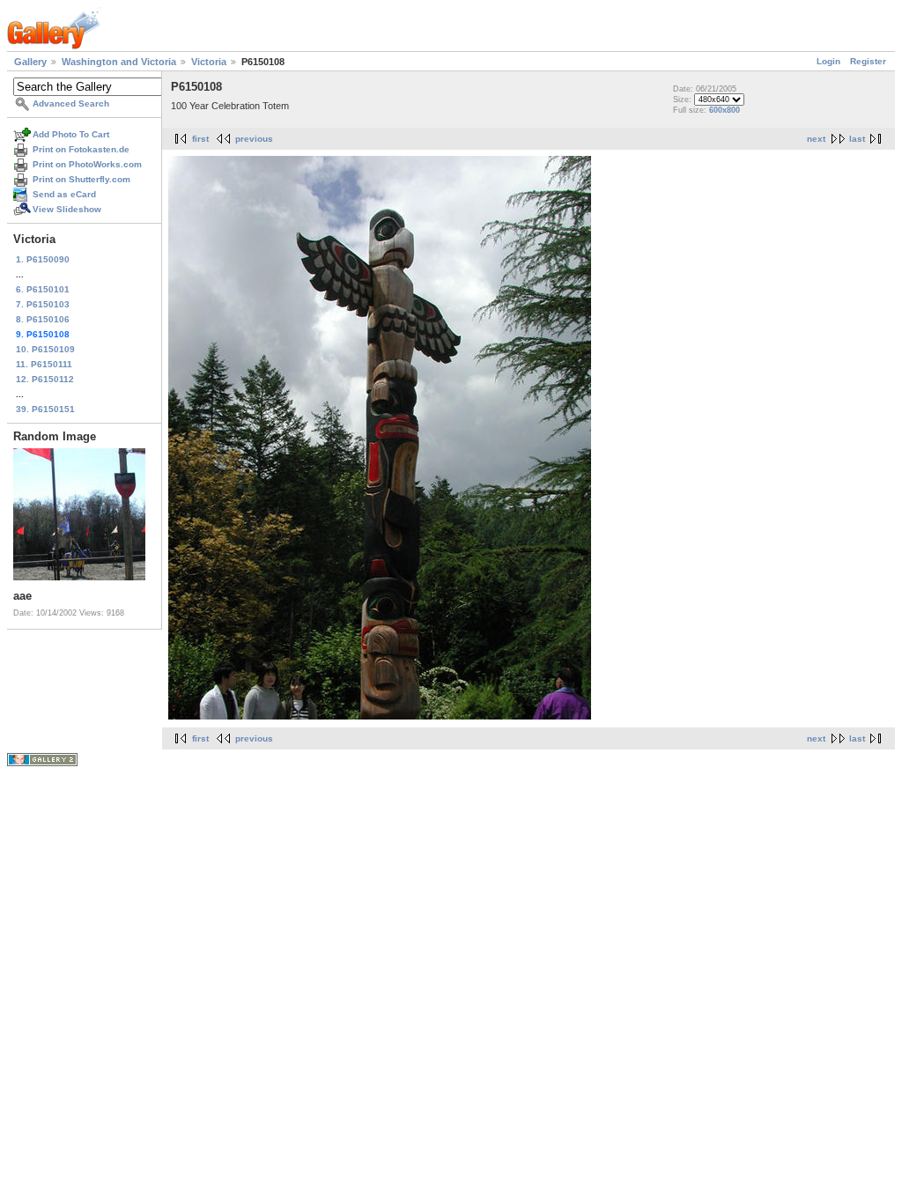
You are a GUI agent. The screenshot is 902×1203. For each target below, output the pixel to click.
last (857, 139)
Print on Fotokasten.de (81, 149)
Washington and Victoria (119, 61)
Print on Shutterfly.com (81, 179)
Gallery (30, 61)
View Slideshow (67, 209)
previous (254, 139)
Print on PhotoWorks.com (87, 164)
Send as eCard (64, 194)
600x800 (724, 110)
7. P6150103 (43, 304)
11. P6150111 (44, 364)
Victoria (208, 61)
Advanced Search (71, 103)
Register (868, 61)
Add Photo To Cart (71, 134)
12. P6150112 (45, 379)
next (816, 139)
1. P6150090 (43, 259)
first (200, 139)
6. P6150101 (43, 289)
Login (828, 61)
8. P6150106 (43, 319)
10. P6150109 (45, 349)
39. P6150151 (45, 409)
